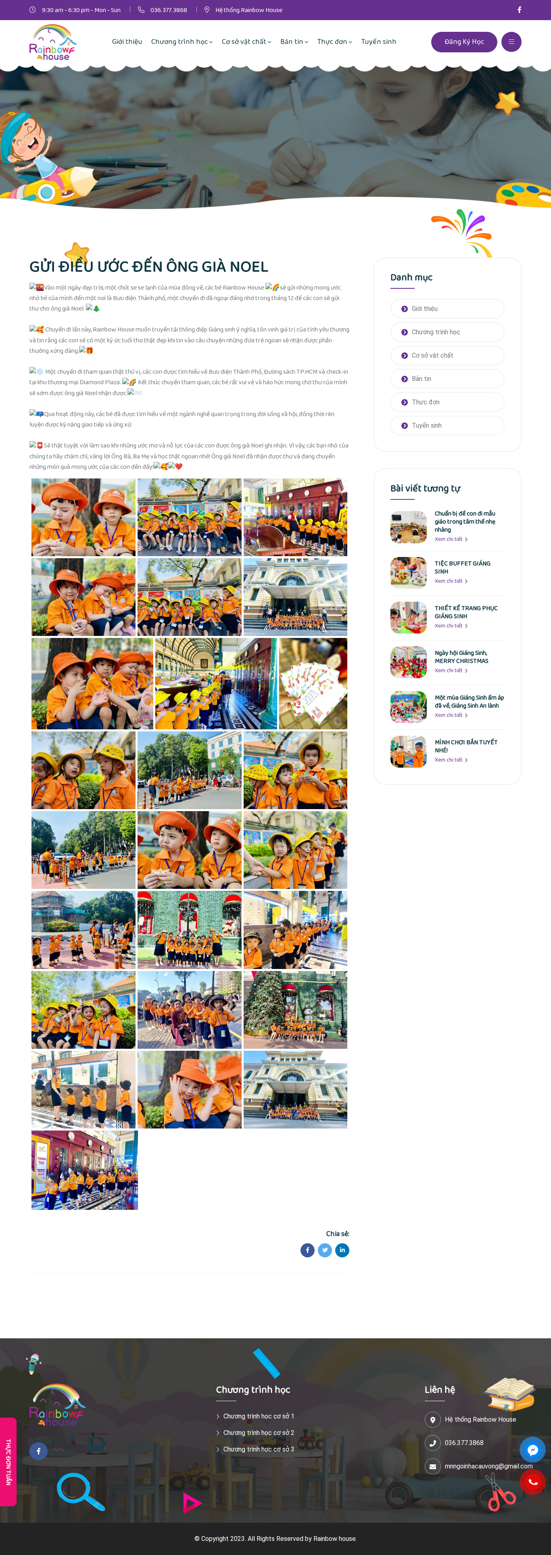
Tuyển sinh (427, 425)
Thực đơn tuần (8, 1462)
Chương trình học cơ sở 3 (258, 1449)
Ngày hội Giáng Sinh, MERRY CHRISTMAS (461, 657)
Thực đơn (426, 402)
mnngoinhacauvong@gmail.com (489, 1466)
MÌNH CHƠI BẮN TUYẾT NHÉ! (466, 746)
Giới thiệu (425, 309)
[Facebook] (520, 10)
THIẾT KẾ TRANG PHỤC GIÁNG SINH (466, 612)
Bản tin (421, 379)
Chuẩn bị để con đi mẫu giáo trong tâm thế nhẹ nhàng (465, 522)
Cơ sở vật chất (432, 355)
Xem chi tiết (449, 539)
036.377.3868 (168, 10)
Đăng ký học (464, 42)
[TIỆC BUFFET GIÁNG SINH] (408, 572)
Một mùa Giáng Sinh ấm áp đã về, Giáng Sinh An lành (469, 702)
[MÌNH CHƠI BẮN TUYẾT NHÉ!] (408, 751)
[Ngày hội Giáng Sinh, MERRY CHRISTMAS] (408, 662)
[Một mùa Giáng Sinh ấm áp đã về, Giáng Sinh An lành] (408, 707)
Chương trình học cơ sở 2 (258, 1433)
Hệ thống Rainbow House (248, 10)
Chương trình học (436, 332)
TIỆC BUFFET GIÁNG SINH (462, 568)
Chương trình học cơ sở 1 (258, 1416)
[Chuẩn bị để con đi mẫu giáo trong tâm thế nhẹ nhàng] (408, 529)
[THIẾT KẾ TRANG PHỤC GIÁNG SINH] (408, 617)
